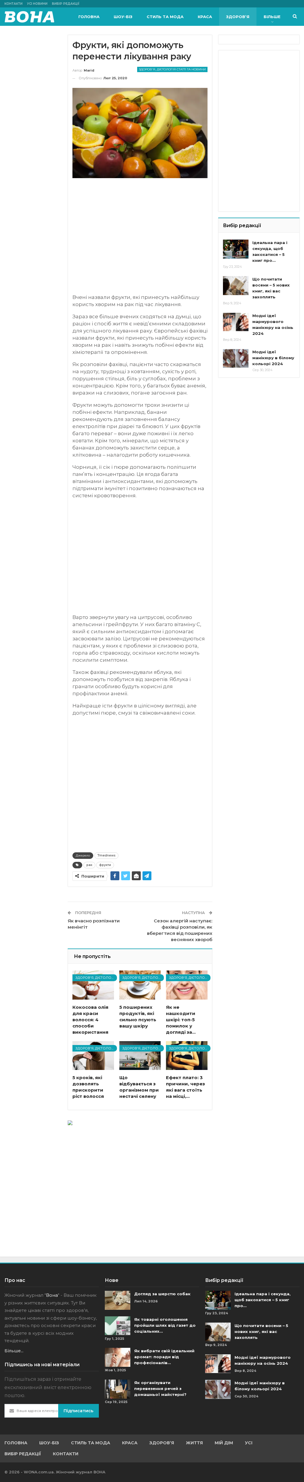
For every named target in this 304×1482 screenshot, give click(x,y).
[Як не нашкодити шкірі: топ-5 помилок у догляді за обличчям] (187, 985)
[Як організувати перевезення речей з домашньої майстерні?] (117, 1389)
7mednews (106, 855)
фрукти (105, 865)
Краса (205, 16)
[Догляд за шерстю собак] (117, 1300)
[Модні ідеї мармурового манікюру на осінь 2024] (235, 322)
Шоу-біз (123, 16)
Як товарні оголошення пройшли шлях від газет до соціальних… (165, 1325)
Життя (194, 1442)
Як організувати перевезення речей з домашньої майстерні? (160, 1388)
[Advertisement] (140, 239)
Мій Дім (224, 1442)
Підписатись (79, 1410)
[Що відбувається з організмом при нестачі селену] (140, 1055)
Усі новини (37, 4)
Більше (272, 16)
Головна (88, 16)
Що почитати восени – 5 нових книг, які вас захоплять (261, 1331)
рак (89, 865)
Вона (52, 1295)
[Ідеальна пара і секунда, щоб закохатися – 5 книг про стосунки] (235, 249)
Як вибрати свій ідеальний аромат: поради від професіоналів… (164, 1356)
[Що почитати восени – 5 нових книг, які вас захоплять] (235, 285)
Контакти (13, 4)
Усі (248, 1442)
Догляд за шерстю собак (162, 1293)
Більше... (13, 1350)
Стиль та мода (165, 16)
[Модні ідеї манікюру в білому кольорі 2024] (235, 358)
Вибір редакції (65, 4)
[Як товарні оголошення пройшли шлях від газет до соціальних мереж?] (117, 1325)
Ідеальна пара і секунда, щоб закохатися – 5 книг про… (263, 1299)
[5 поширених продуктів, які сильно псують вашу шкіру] (140, 985)
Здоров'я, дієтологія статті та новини (172, 69)
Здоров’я (237, 16)
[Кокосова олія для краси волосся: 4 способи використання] (93, 985)
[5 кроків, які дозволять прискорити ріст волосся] (93, 1055)
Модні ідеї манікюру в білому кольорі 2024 (273, 357)
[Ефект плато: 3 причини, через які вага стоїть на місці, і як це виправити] (187, 1055)
